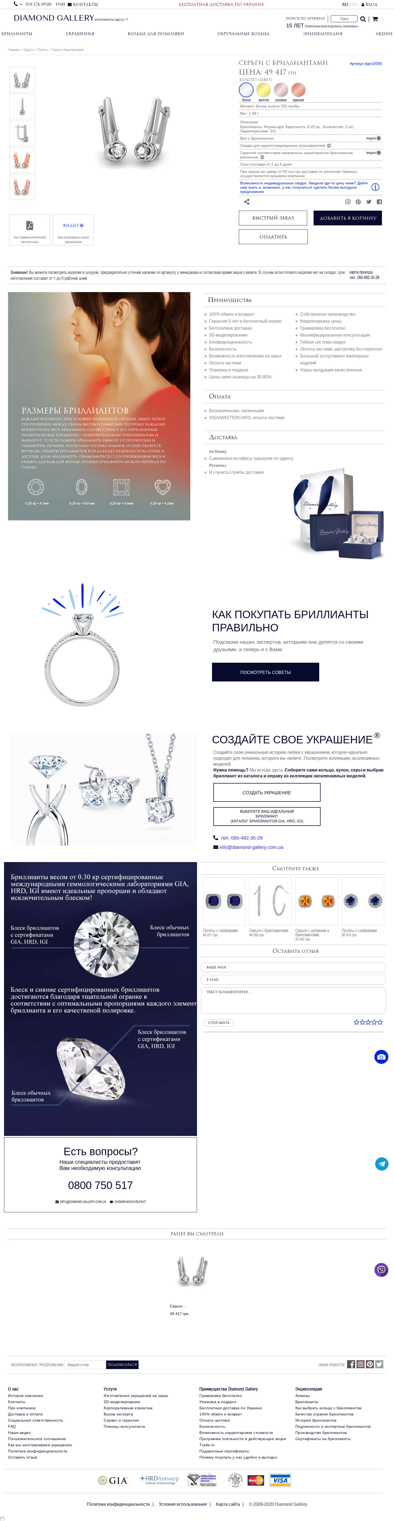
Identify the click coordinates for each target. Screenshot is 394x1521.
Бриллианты (16, 33)
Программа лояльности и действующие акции (242, 1439)
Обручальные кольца (243, 33)
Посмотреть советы (265, 672)
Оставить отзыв (22, 1457)
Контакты (16, 1402)
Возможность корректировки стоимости (236, 1432)
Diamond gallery (54, 19)
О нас (13, 1389)
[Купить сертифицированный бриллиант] (100, 1134)
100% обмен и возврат (231, 314)
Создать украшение (267, 793)
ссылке (28, 467)
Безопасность (223, 349)
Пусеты (42, 49)
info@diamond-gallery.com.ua (251, 847)
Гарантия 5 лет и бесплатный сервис (245, 321)
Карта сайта (228, 1504)
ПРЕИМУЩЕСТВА (230, 300)
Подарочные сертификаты (224, 1451)
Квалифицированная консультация (335, 335)
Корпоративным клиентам (128, 1408)
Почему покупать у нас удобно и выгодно (238, 1457)
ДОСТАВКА (223, 437)
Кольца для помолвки (156, 33)
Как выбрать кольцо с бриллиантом (328, 1408)
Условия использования (183, 1504)
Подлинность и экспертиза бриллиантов (333, 1426)
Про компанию (22, 1408)
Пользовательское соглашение (37, 1439)
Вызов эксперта (118, 1414)
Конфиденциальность (230, 342)
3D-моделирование (228, 335)
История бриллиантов (316, 1420)
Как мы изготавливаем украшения (40, 1445)
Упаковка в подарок (228, 370)
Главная (13, 49)
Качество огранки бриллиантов (324, 1414)
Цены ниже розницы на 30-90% (240, 377)
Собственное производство (327, 314)
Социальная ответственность (35, 1420)
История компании (25, 1395)
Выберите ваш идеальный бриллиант (267, 816)
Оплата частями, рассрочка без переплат (341, 349)
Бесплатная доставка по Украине (230, 1408)
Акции (384, 33)
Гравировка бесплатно (322, 328)
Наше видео (19, 1432)
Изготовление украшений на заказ (136, 1395)
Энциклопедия (322, 33)
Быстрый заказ (273, 217)
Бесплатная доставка (230, 328)
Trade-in (207, 1445)
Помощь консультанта (124, 1426)
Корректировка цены (320, 321)
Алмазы (302, 1395)
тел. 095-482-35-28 (241, 838)
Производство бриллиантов (321, 1432)
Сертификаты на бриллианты (323, 1439)
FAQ (12, 1426)
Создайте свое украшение (292, 739)
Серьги (28, 49)
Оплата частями (225, 363)
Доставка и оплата (25, 1414)
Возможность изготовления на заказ (245, 356)
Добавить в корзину (347, 218)
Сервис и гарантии (121, 1420)
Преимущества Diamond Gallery (228, 1389)
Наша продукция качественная (331, 370)
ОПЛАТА (220, 396)
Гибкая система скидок (322, 342)
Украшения (80, 33)
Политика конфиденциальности (38, 1451)
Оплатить (273, 236)
